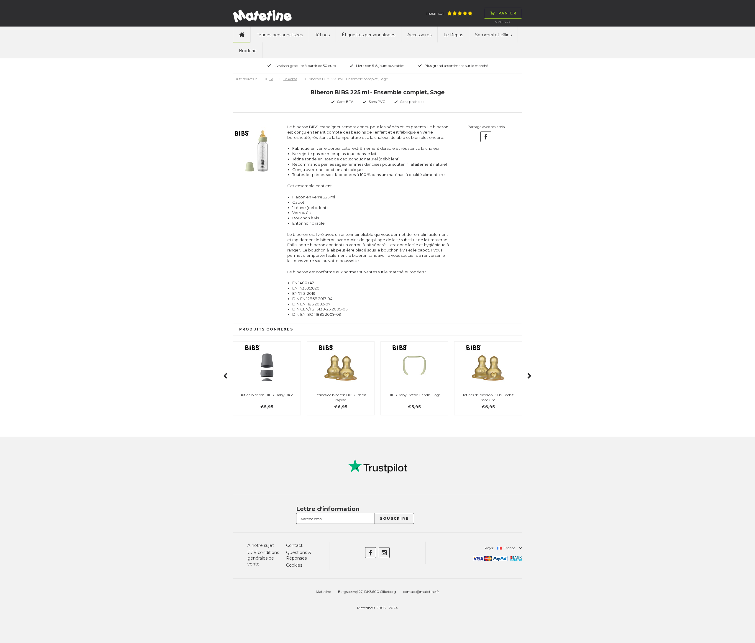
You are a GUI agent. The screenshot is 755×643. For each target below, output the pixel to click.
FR (271, 79)
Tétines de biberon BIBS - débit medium (488, 397)
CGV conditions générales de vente (263, 558)
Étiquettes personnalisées (368, 34)
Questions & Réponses (298, 555)
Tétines (322, 34)
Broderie (248, 50)
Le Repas (453, 34)
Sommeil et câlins (493, 34)
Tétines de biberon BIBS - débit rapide (340, 397)
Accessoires (419, 34)
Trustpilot (435, 14)
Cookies (294, 565)
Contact (294, 545)
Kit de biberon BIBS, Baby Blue (267, 395)
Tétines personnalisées (280, 34)
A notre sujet (260, 545)
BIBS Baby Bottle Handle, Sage (414, 395)
